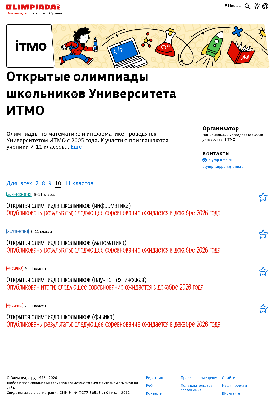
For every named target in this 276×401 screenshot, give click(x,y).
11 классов (78, 183)
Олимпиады (16, 13)
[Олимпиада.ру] (33, 7)
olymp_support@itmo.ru (223, 166)
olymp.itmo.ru (219, 160)
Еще (76, 146)
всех (26, 183)
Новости (38, 13)
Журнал (55, 13)
